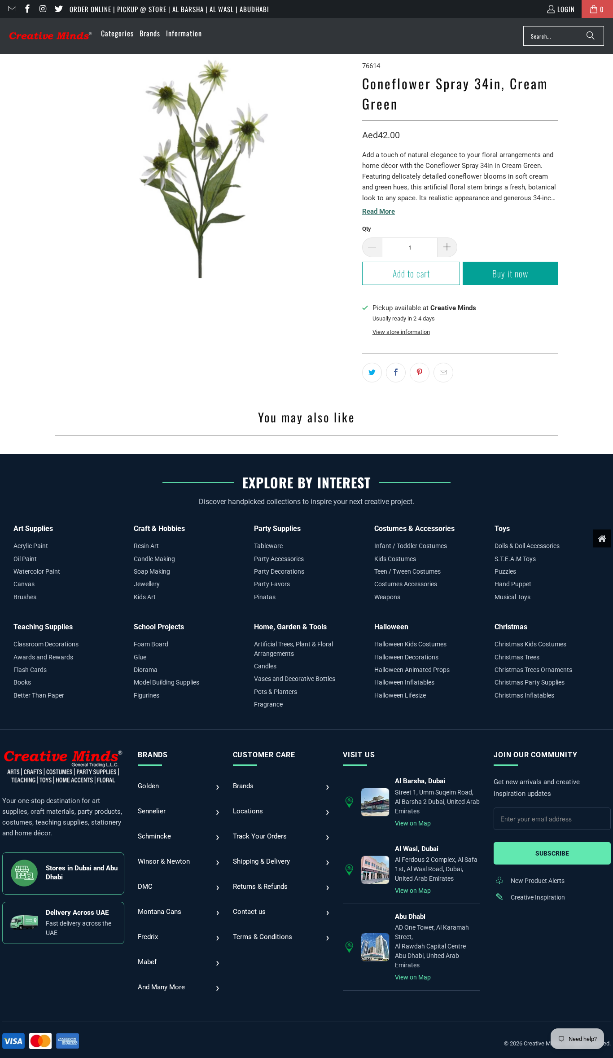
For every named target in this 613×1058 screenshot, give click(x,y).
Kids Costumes (395, 558)
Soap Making (152, 571)
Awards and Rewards (43, 657)
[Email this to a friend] (443, 372)
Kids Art (145, 597)
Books (22, 682)
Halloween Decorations (406, 657)
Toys (502, 528)
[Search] (590, 36)
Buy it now (510, 273)
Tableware (268, 545)
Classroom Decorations (46, 644)
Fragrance (268, 704)
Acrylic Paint (30, 545)
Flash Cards (30, 669)
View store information (401, 332)
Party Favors (272, 584)
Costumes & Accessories (414, 528)
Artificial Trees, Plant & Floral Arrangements (293, 649)
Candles (265, 666)
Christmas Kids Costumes (530, 644)
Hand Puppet (513, 584)
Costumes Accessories (405, 584)
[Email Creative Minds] (11, 9)
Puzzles (505, 571)
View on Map (413, 823)
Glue (140, 657)
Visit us (359, 755)
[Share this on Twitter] (372, 372)
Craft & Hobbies (159, 528)
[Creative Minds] (50, 36)
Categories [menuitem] (117, 33)
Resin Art (146, 545)
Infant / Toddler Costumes (410, 545)
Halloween (391, 627)
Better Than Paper (38, 695)
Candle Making (154, 558)
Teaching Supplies (43, 627)
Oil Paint (25, 558)
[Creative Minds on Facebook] (27, 9)
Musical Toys (512, 597)
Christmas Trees (517, 657)
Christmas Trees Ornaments (533, 669)
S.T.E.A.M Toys (515, 558)
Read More (378, 211)
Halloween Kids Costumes (410, 644)
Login (566, 9)
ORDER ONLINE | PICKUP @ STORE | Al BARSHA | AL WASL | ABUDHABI (169, 9)
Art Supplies (33, 528)
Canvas (24, 584)
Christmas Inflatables (524, 695)
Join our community (535, 755)
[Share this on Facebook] (396, 372)
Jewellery (147, 584)
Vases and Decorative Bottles (294, 678)
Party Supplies (277, 528)
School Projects (159, 627)
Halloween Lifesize (400, 695)
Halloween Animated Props (412, 669)
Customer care (264, 755)
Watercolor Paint (36, 571)
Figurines (146, 695)
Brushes (24, 597)
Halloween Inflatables (404, 682)
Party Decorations (279, 571)
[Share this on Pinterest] (419, 372)
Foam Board (151, 644)
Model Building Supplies (166, 682)
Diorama (146, 669)
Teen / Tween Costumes (407, 571)
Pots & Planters (275, 691)
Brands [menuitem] (150, 33)
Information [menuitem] (184, 33)
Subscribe (552, 853)
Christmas (511, 627)
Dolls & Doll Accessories (527, 545)
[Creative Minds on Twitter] (58, 9)
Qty (366, 228)
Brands (153, 755)
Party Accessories (279, 558)
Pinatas (265, 597)
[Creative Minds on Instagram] (42, 9)
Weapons (387, 597)
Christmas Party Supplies (530, 682)
